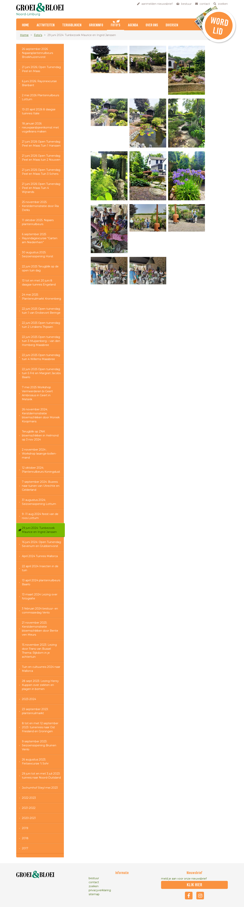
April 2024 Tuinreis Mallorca (40, 556)
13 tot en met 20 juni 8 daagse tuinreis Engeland (39, 282)
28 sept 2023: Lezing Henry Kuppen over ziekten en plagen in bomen (40, 685)
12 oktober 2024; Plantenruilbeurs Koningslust (41, 469)
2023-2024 (29, 699)
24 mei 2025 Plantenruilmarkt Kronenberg (41, 296)
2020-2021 (29, 818)
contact (94, 882)
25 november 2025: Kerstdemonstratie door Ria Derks (40, 206)
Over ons (152, 25)
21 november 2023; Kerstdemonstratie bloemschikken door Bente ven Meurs (40, 628)
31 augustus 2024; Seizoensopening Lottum (39, 502)
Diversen (172, 25)
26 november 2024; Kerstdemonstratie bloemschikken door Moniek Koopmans (41, 415)
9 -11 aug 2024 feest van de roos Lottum (40, 516)
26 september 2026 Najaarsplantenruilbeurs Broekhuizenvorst (37, 53)
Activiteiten (46, 25)
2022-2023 (29, 798)
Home (25, 25)
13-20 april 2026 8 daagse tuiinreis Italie (38, 111)
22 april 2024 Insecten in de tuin (40, 568)
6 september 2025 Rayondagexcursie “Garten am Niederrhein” (39, 238)
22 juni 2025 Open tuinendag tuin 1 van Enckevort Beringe (41, 310)
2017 (25, 848)
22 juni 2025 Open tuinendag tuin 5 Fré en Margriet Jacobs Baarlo (41, 373)
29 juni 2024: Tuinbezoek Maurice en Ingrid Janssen (39, 530)
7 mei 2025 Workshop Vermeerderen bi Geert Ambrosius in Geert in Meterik (37, 393)
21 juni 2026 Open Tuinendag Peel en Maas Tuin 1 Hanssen (41, 143)
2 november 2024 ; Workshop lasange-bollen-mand (39, 453)
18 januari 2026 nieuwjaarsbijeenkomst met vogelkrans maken (40, 127)
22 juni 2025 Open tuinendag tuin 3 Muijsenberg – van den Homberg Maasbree (41, 341)
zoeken (94, 886)
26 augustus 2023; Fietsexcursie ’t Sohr (35, 761)
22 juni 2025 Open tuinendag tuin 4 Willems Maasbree (41, 357)
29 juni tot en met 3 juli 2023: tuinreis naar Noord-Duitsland (41, 775)
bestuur (94, 878)
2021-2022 (28, 808)
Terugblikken (71, 25)
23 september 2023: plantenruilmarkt (35, 711)
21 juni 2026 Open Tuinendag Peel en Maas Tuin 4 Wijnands (41, 188)
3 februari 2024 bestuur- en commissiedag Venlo (40, 610)
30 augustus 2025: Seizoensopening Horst (37, 254)
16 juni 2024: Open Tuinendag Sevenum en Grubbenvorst (41, 544)
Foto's (115, 25)
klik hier (194, 885)
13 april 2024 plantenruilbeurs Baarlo (41, 582)
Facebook (189, 895)
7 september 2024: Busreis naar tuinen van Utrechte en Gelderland (40, 486)
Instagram (200, 895)
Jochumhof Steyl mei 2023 (40, 787)
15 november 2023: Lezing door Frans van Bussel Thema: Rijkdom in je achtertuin (39, 650)
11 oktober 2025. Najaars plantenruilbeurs (38, 222)
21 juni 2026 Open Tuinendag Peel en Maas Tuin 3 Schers (41, 172)
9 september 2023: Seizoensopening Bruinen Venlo (39, 745)
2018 (25, 838)
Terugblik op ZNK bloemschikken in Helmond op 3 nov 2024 (40, 435)
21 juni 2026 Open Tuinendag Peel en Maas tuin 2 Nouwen (41, 157)
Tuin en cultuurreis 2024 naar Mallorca (41, 669)
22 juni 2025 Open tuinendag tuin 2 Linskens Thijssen (41, 325)
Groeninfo (96, 25)
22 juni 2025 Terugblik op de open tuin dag (40, 268)
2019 (25, 828)
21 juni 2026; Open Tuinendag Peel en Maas (41, 69)
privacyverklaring (100, 890)
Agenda (133, 25)
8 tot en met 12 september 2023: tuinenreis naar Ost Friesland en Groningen (40, 727)
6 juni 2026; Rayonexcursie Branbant (39, 83)
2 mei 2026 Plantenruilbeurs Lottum (40, 97)
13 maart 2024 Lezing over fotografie (39, 596)
